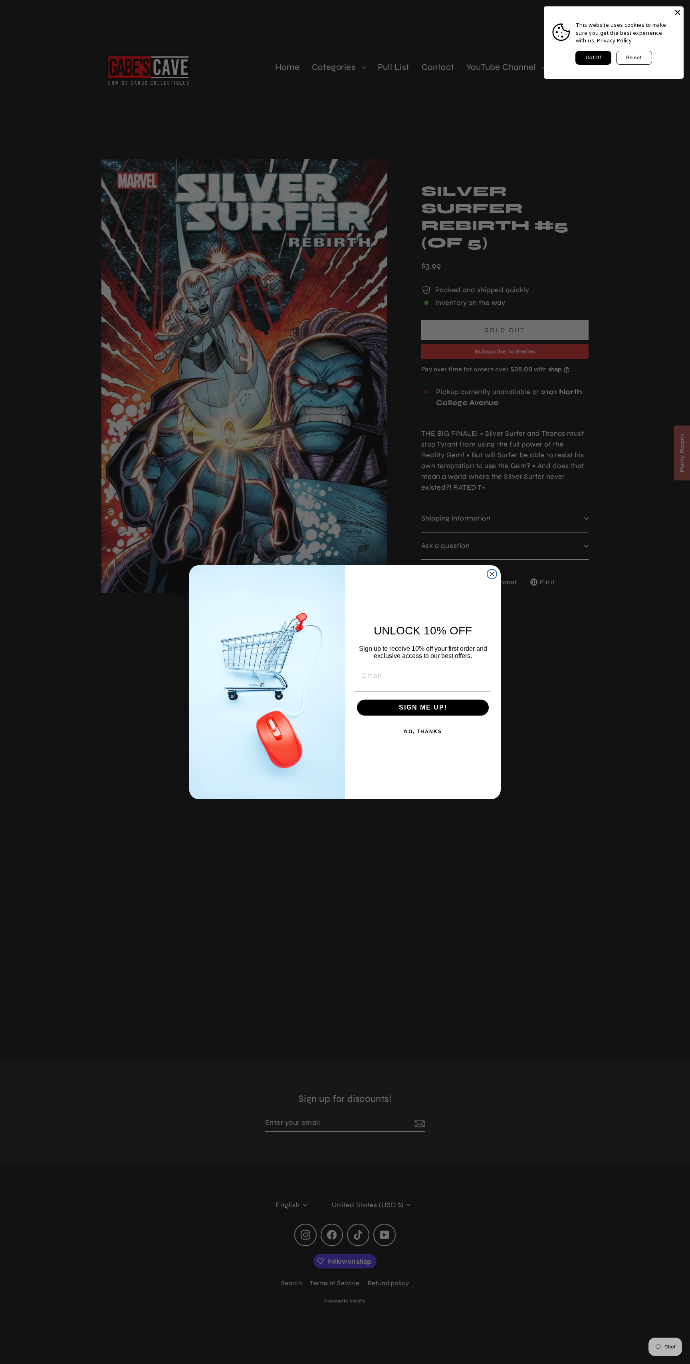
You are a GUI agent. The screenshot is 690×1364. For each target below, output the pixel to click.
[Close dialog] (492, 574)
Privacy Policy (614, 40)
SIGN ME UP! (423, 707)
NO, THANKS (423, 731)
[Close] (678, 12)
